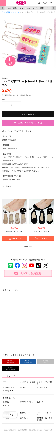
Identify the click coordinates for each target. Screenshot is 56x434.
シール (35, 8)
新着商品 (6, 402)
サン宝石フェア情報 (27, 382)
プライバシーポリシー (44, 413)
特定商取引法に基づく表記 (44, 419)
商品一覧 (40, 402)
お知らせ (23, 387)
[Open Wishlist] (45, 3)
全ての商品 (12, 8)
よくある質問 (42, 387)
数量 (4, 99)
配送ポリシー (25, 418)
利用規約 (6, 418)
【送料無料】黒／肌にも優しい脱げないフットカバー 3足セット (41, 232)
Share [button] (8, 186)
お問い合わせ (8, 390)
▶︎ (54, 8)
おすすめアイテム (26, 402)
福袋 (42, 8)
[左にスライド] (22, 74)
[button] (3, 3)
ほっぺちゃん (24, 8)
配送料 (7, 95)
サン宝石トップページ (10, 12)
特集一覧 (6, 405)
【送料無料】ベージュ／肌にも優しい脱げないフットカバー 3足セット (14, 232)
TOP (4, 382)
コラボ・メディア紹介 (44, 383)
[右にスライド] (34, 74)
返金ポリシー (25, 412)
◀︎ (2, 8)
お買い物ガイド (9, 387)
